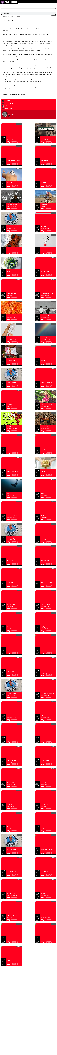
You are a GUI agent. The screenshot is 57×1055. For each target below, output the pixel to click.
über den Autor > (11, 114)
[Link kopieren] (14, 142)
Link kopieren (8, 108)
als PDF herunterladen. (11, 100)
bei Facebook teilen (10, 103)
